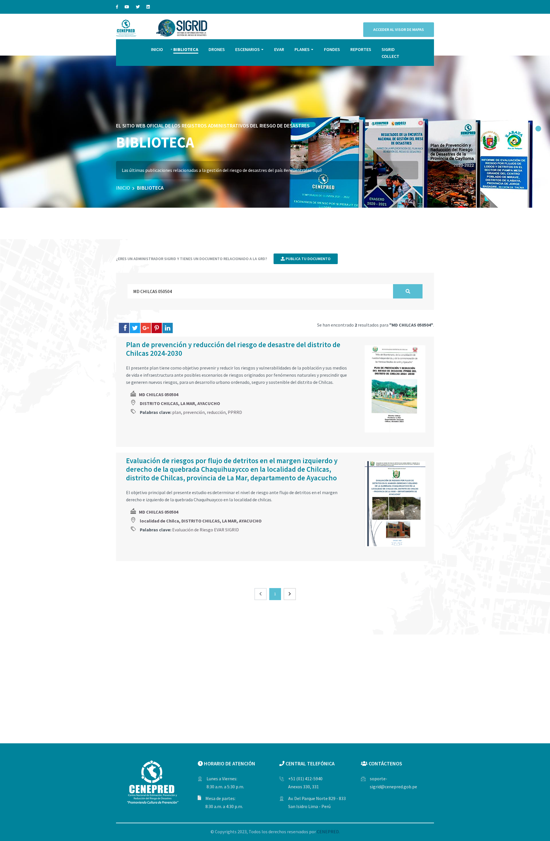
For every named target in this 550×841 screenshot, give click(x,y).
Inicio (123, 187)
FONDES (332, 49)
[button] (538, 128)
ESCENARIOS (247, 49)
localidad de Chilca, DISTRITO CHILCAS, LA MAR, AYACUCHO (201, 521)
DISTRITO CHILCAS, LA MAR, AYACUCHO (180, 403)
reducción (216, 412)
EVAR (279, 49)
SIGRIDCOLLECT (390, 52)
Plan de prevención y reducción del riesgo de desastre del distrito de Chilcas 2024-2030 (233, 349)
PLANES (302, 49)
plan (176, 412)
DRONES (217, 49)
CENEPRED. (328, 831)
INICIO (157, 49)
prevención (194, 412)
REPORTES (360, 49)
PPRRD (235, 412)
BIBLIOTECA (185, 49)
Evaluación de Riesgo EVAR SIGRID (205, 529)
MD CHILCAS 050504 (158, 394)
